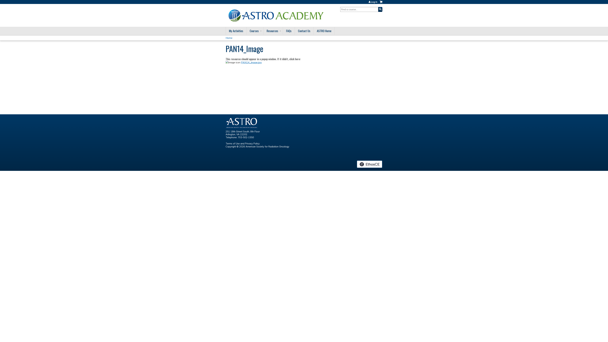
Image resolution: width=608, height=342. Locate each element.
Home (229, 37)
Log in (374, 2)
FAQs (288, 30)
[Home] (277, 15)
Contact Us (304, 30)
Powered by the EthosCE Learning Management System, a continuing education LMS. (369, 164)
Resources (272, 30)
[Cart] (381, 3)
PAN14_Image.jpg (251, 62)
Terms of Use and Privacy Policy (243, 143)
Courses (254, 30)
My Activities (236, 30)
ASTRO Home (324, 30)
